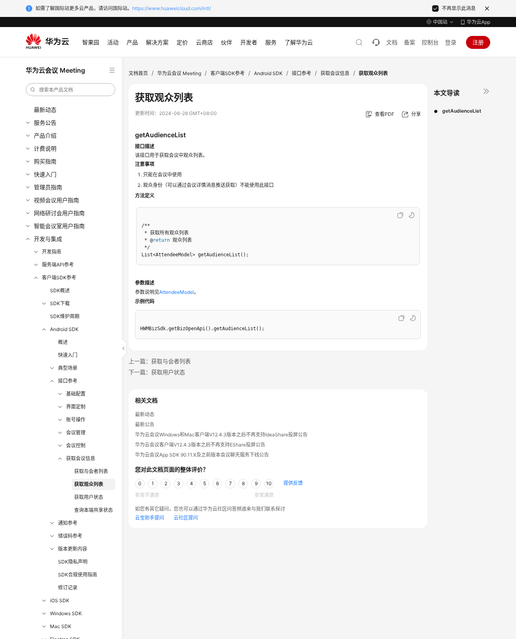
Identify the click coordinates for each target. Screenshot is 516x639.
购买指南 (45, 161)
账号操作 (75, 420)
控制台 (430, 42)
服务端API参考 (58, 265)
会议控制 (75, 445)
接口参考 (67, 381)
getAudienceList (461, 111)
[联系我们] (376, 42)
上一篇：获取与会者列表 (160, 361)
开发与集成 (48, 238)
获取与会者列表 (91, 471)
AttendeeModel (176, 292)
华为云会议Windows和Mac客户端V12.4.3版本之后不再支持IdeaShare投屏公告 (221, 435)
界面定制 (75, 407)
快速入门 (45, 174)
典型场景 (67, 368)
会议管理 (75, 432)
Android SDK (64, 329)
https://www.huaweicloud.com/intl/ (171, 8)
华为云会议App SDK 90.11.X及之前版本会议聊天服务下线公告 (202, 455)
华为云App (478, 22)
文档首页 (138, 73)
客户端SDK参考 (59, 277)
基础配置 (75, 394)
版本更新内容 (72, 549)
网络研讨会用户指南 (59, 213)
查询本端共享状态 (93, 510)
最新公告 (144, 424)
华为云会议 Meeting (179, 73)
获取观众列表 (88, 484)
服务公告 (45, 122)
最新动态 (45, 109)
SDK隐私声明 (72, 562)
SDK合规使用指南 (77, 575)
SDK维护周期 (64, 316)
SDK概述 (60, 290)
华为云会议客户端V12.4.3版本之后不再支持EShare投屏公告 (200, 445)
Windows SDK (66, 613)
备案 (409, 42)
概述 (63, 342)
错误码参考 (70, 536)
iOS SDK (59, 600)
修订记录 (67, 588)
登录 (450, 42)
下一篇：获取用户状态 (157, 372)
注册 (478, 42)
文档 (391, 42)
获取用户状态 (88, 497)
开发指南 (51, 252)
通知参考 (67, 523)
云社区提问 (186, 518)
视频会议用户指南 (56, 200)
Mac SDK (60, 626)
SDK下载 (60, 303)
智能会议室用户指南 (59, 225)
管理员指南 (48, 187)
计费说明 (45, 148)
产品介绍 (45, 135)
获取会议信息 (80, 458)
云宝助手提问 (149, 518)
